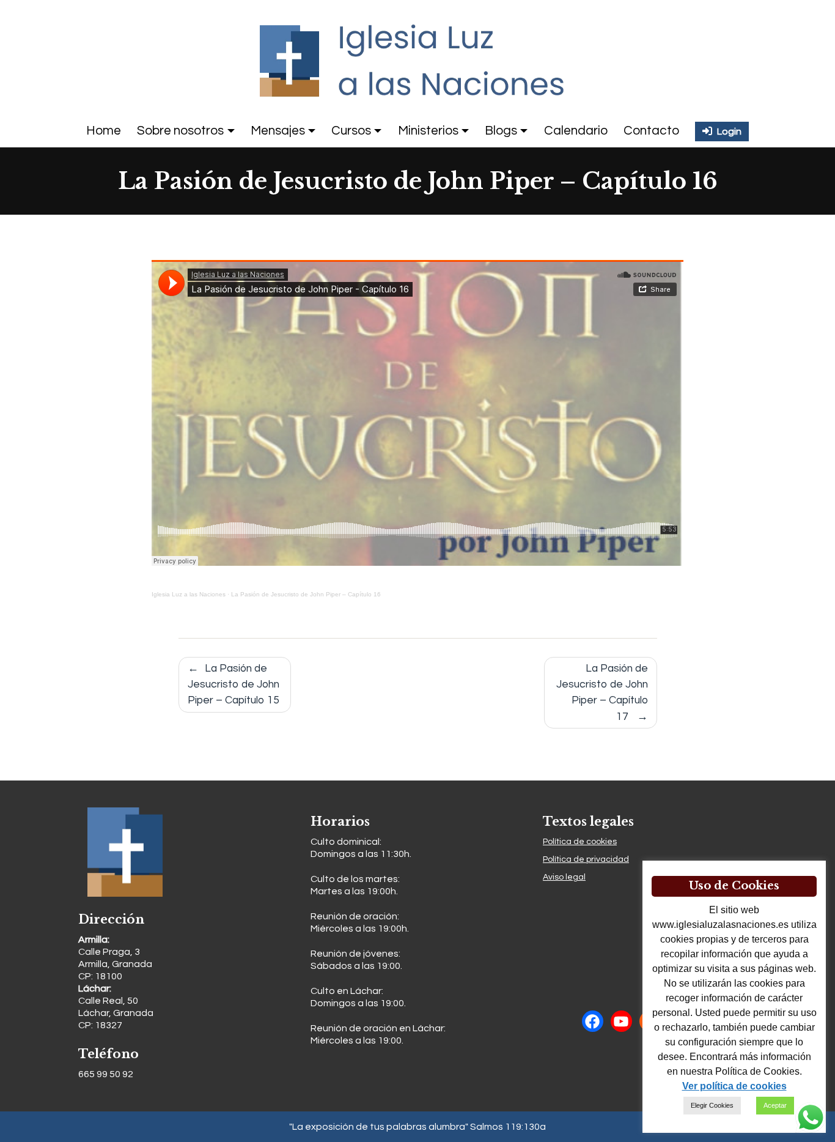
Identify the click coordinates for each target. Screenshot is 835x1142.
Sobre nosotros (180, 130)
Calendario (576, 130)
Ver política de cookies (734, 1086)
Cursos (351, 130)
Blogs (501, 130)
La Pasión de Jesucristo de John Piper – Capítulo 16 (306, 594)
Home (103, 130)
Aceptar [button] (775, 1105)
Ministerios (428, 130)
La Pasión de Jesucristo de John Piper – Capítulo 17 (602, 692)
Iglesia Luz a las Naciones (189, 594)
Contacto (651, 130)
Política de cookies (580, 841)
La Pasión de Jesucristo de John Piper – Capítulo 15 (233, 684)
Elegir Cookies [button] (712, 1105)
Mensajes (278, 130)
